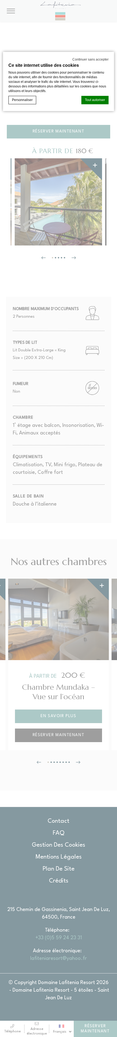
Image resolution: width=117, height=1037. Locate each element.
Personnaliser (22, 100)
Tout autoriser (95, 100)
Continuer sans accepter (90, 59)
